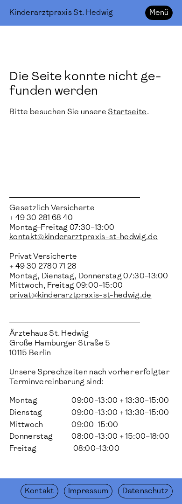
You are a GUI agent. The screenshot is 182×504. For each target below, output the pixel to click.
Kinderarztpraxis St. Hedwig (61, 12)
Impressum (88, 491)
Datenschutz (145, 491)
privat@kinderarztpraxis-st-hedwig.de (80, 295)
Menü (158, 12)
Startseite (127, 112)
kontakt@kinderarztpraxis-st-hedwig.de (83, 237)
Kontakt (39, 491)
